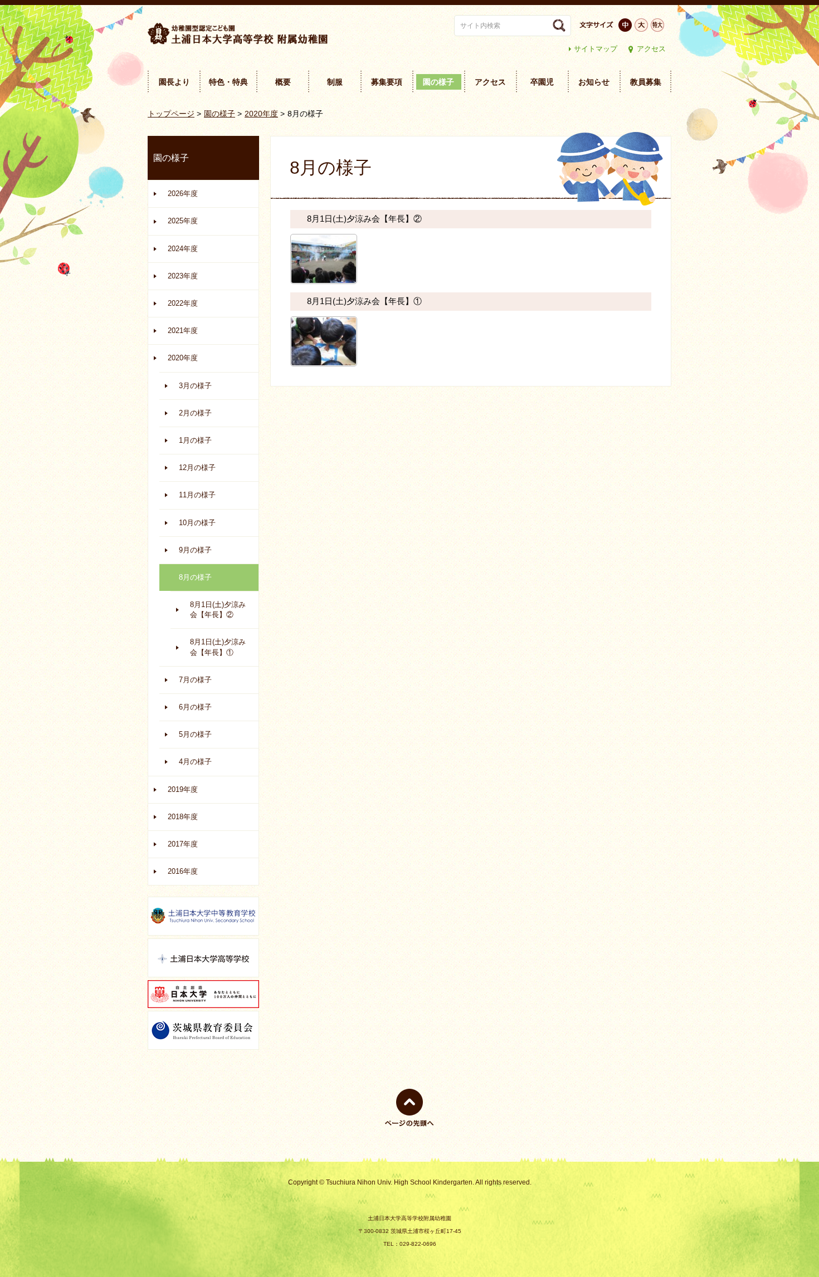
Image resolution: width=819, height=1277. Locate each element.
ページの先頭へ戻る (409, 1126)
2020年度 (261, 113)
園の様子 (219, 113)
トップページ (171, 113)
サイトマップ (595, 49)
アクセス (651, 49)
